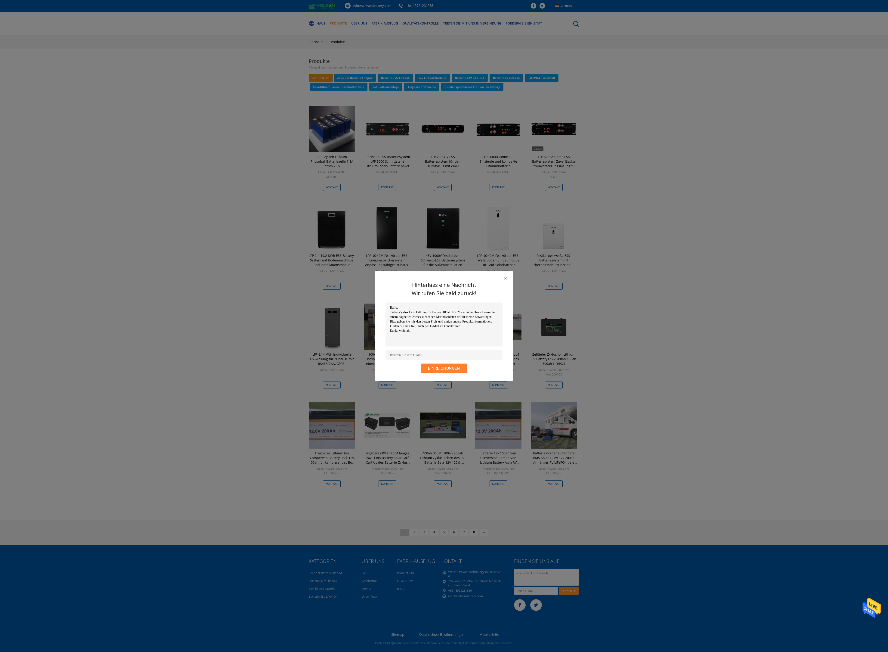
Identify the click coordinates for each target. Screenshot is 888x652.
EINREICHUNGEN (444, 368)
